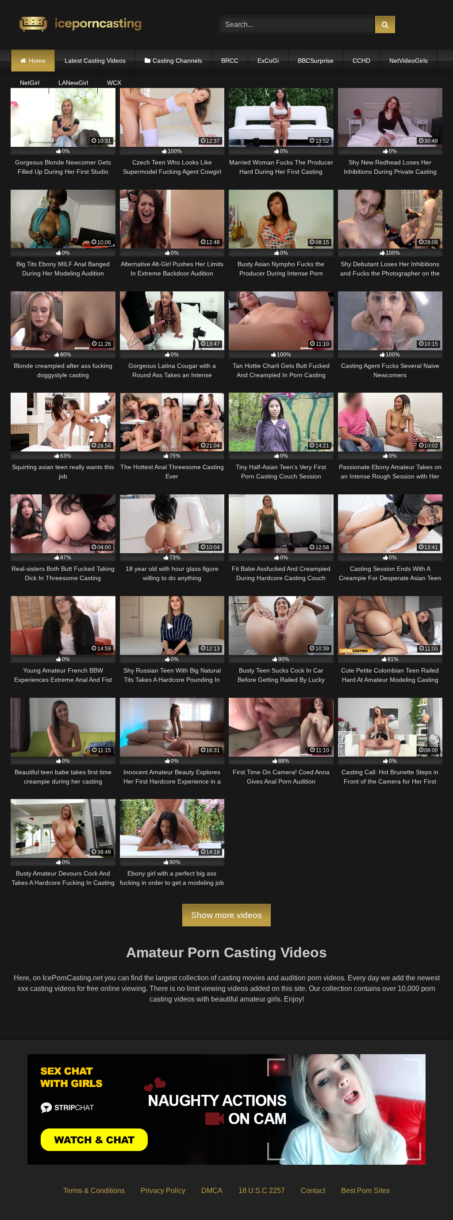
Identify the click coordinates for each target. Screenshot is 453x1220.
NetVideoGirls (408, 60)
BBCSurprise (316, 60)
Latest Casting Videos (95, 60)
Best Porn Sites (365, 1190)
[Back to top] (425, 1193)
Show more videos (226, 915)
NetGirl (29, 82)
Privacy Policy (163, 1190)
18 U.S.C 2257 (261, 1190)
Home (37, 60)
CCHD (361, 60)
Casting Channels (177, 60)
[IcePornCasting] (101, 25)
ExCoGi (268, 60)
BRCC (229, 60)
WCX (114, 82)
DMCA (212, 1190)
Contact (313, 1190)
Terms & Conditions (94, 1190)
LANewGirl (73, 82)
